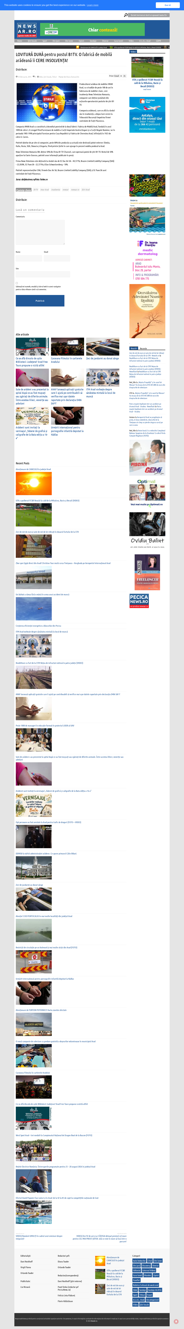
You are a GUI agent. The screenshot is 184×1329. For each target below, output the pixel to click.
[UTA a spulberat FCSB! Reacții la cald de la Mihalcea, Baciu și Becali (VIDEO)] (34, 514)
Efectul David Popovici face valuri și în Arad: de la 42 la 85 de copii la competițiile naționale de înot (57, 1197)
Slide (41, 76)
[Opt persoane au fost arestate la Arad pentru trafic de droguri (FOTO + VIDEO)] (34, 836)
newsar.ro (75, 189)
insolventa (55, 189)
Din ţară (56, 40)
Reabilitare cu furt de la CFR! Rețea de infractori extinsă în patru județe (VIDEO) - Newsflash (145, 369)
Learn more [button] (92, 5)
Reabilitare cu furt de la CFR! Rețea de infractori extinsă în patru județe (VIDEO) (49, 662)
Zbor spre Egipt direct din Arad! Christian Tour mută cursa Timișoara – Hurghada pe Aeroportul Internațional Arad (63, 563)
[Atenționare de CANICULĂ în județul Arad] (34, 483)
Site (17, 268)
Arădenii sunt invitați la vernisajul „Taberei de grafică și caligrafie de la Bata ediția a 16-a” (53, 790)
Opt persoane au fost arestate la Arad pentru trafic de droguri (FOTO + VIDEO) (48, 822)
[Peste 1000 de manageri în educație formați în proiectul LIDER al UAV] (34, 740)
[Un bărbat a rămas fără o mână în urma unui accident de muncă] (34, 608)
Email (46, 251)
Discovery (146, 1265)
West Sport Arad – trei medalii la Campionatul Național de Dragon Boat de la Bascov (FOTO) (54, 1135)
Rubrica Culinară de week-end (145, 1285)
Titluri (54, 76)
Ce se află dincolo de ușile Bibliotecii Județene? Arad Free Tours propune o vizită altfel (32, 362)
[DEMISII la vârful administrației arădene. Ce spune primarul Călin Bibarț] (34, 867)
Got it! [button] (168, 5)
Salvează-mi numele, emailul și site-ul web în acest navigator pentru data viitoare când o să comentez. (38, 288)
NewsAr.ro (94, 1321)
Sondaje (93, 40)
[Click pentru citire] (36, 47)
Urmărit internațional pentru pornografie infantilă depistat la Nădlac (67, 431)
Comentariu (20, 216)
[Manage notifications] (176, 1321)
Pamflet (136, 1280)
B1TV (35, 189)
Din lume (69, 40)
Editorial (136, 1270)
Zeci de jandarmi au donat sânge (102, 358)
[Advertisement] (68, 321)
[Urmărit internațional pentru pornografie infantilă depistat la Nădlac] (34, 993)
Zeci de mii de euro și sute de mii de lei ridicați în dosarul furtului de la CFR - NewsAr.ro (146, 354)
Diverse (105, 40)
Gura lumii (118, 40)
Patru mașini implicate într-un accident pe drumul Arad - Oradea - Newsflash (145, 405)
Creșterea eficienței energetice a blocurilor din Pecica (38, 625)
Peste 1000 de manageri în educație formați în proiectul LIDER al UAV (45, 725)
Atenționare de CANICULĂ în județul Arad (52, 47)
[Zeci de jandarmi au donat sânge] (34, 899)
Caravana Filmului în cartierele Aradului (33, 1072)
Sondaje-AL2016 (154, 1290)
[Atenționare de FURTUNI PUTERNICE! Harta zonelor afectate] (34, 1024)
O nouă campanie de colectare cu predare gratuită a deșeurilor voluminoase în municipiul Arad (55, 1041)
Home (19, 40)
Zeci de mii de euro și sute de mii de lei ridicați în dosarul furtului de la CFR (150, 47)
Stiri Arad (85, 189)
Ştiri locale (32, 40)
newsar (65, 189)
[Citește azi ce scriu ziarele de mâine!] (27, 35)
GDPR (158, 40)
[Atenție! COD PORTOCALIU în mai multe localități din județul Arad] (34, 930)
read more (147, 89)
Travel (149, 1294)
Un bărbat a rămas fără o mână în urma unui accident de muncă (42, 594)
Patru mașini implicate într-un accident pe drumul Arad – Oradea (145, 409)
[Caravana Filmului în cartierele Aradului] (34, 1087)
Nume (18, 251)
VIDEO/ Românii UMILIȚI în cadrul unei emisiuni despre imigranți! (39, 1237)
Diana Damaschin (72, 76)
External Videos (148, 1270)
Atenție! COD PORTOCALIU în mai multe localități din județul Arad (44, 916)
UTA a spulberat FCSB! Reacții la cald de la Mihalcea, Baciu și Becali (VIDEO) (96, 47)
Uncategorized (152, 1299)
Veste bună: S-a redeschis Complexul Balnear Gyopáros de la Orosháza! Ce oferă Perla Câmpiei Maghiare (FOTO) (147, 433)
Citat (150, 1260)
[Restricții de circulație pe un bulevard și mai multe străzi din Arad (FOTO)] (34, 961)
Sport (45, 40)
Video (131, 40)
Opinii (81, 40)
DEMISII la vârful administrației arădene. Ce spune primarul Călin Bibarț (46, 853)
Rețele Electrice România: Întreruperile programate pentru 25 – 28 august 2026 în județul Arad (55, 1166)
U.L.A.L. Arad (144, 40)
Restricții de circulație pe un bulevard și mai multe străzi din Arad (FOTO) (46, 947)
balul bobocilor (139, 1260)
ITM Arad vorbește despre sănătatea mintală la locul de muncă (100, 393)
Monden (147, 1275)
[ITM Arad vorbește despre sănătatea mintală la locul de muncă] (34, 646)
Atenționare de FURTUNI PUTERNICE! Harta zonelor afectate (41, 1010)
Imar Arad (44, 189)
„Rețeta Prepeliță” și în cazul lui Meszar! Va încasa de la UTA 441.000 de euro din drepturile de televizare (147, 385)
